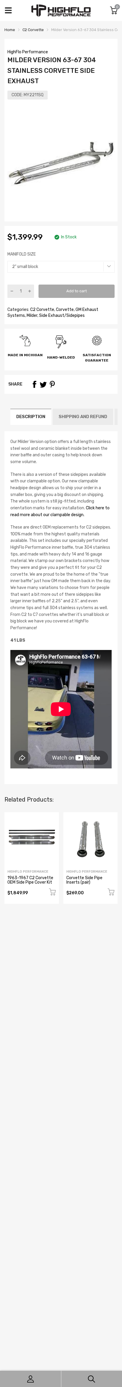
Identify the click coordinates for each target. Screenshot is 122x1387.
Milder (31, 315)
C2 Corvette (41, 309)
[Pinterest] (52, 384)
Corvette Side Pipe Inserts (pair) (84, 880)
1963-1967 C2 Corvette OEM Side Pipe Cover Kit (30, 880)
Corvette (64, 309)
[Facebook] (34, 384)
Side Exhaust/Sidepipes (61, 315)
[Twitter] (43, 384)
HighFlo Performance (27, 51)
